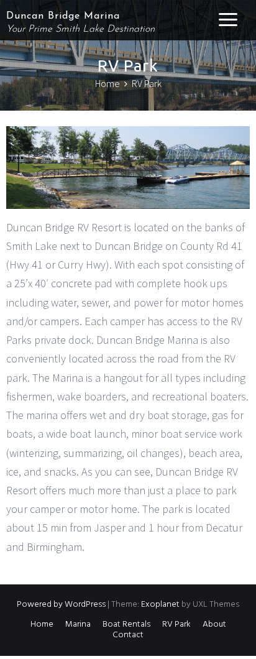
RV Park (176, 624)
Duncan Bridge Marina (63, 16)
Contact (128, 635)
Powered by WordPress (61, 604)
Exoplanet (160, 604)
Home (41, 624)
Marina (78, 624)
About (214, 624)
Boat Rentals (126, 624)
